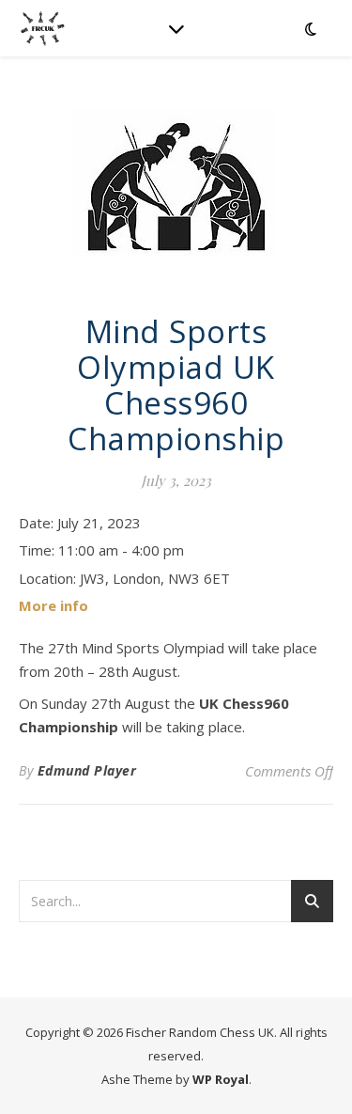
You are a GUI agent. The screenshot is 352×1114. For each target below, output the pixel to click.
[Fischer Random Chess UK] (42, 28)
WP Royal (220, 1079)
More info (53, 605)
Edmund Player (87, 770)
